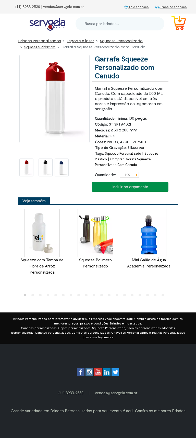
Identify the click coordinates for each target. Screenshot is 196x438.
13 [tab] (118, 296)
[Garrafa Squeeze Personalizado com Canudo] (26, 167)
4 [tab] (49, 296)
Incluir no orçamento (130, 186)
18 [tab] (156, 296)
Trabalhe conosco (173, 7)
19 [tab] (164, 296)
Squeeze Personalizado (121, 40)
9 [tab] (87, 296)
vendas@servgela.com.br (116, 392)
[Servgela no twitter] (115, 374)
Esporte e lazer (80, 40)
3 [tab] (41, 296)
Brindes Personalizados (39, 40)
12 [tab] (110, 296)
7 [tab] (72, 296)
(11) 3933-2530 (70, 392)
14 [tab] (125, 296)
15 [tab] (133, 296)
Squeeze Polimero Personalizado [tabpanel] (95, 263)
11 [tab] (102, 296)
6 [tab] (64, 296)
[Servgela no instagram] (89, 374)
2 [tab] (33, 296)
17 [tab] (148, 296)
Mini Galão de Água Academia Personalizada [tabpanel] (148, 263)
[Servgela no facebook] (80, 374)
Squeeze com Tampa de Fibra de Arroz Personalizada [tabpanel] (42, 266)
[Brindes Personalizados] (47, 24)
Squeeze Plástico (39, 47)
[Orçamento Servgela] (175, 24)
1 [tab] (26, 296)
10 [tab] (95, 296)
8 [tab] (79, 296)
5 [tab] (56, 296)
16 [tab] (141, 296)
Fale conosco (138, 7)
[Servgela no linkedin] (107, 374)
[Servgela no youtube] (98, 374)
